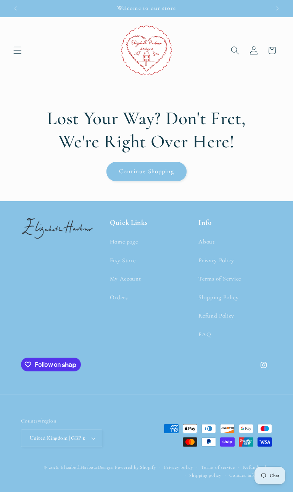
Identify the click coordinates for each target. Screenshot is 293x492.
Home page (124, 241)
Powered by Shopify (135, 467)
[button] (17, 50)
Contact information (250, 475)
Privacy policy (178, 467)
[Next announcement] (277, 8)
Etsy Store (123, 260)
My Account (125, 278)
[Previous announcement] (15, 8)
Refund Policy (216, 315)
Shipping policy (205, 475)
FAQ (204, 334)
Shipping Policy (218, 297)
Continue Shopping (146, 171)
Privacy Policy (216, 260)
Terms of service (218, 467)
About (206, 241)
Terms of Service (219, 278)
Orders (119, 297)
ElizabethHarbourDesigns (87, 467)
